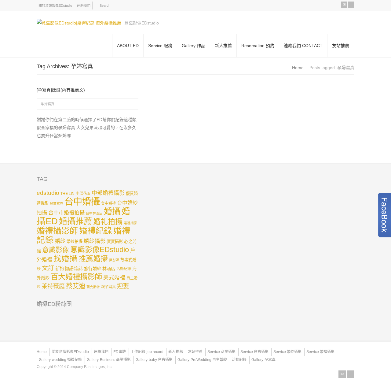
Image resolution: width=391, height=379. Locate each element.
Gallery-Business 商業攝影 (109, 360)
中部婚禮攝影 (108, 193)
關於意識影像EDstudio (55, 5)
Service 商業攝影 (221, 352)
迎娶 (123, 286)
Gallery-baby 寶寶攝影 (154, 360)
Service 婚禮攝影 (320, 352)
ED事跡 (119, 352)
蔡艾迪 (75, 285)
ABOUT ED (128, 45)
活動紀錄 (123, 269)
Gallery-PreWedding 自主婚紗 (202, 360)
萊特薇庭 (53, 286)
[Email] (344, 5)
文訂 (48, 268)
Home (42, 352)
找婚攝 (65, 258)
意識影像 (55, 250)
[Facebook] (351, 5)
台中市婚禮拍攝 (66, 213)
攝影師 (114, 260)
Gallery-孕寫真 (263, 360)
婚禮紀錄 (95, 231)
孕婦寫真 (47, 104)
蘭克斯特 (93, 287)
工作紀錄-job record (147, 352)
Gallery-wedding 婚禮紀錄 (60, 360)
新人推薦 (223, 45)
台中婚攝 (82, 201)
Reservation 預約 (257, 45)
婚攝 (112, 211)
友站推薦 (340, 45)
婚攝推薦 (75, 221)
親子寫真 (108, 287)
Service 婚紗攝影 (287, 352)
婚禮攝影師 (57, 231)
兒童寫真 (56, 203)
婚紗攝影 (95, 241)
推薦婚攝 (93, 259)
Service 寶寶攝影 (254, 352)
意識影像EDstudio (99, 250)
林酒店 (108, 268)
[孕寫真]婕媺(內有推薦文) (61, 89)
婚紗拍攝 (74, 241)
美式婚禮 (114, 277)
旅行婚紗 (92, 268)
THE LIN (67, 193)
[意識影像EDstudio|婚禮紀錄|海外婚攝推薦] (79, 22)
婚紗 (60, 241)
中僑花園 (83, 193)
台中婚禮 (108, 203)
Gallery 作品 (193, 45)
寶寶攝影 (115, 241)
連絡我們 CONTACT (303, 45)
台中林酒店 (94, 213)
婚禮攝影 (130, 223)
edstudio (48, 193)
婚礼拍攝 (107, 221)
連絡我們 (83, 5)
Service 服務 (160, 45)
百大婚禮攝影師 (76, 277)
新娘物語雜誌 (69, 268)
